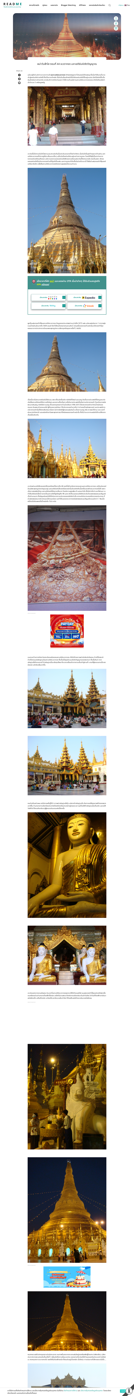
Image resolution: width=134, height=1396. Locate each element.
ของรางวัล (54, 5)
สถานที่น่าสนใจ (34, 5)
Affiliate (82, 5)
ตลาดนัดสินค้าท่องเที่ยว (97, 5)
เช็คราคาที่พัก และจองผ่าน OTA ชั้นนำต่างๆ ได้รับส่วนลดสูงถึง (68, 282)
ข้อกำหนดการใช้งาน (70, 1390)
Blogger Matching (68, 5)
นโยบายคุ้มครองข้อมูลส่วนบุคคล (92, 1390)
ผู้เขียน (45, 5)
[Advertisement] (67, 1024)
